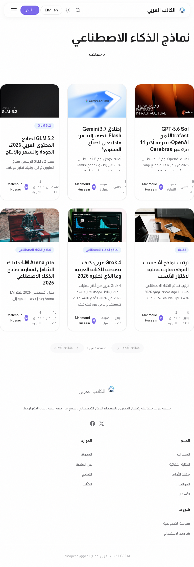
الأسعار (184, 494)
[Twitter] (101, 424)
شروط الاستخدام (177, 534)
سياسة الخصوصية (176, 523)
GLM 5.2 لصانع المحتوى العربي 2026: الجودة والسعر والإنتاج (30, 145)
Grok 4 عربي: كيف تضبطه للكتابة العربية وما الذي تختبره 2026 (98, 269)
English (51, 10)
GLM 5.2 (44, 125)
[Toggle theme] (67, 10)
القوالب (184, 484)
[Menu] (13, 10)
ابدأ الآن (30, 10)
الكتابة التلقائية (179, 464)
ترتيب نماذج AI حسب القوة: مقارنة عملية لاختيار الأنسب (166, 269)
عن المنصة (84, 464)
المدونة (86, 454)
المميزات (183, 454)
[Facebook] (92, 424)
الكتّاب (87, 484)
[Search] (77, 10)
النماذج (87, 474)
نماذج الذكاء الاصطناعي (102, 250)
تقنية (182, 250)
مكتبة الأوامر (180, 474)
